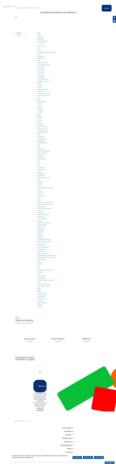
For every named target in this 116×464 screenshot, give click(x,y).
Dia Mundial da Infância (44, 93)
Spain (39, 261)
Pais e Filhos (41, 192)
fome (39, 134)
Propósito (45, 8)
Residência (41, 237)
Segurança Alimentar (43, 253)
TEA (39, 274)
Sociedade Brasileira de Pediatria (46, 255)
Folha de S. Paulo (42, 126)
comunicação (41, 77)
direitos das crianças (43, 95)
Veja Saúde (41, 300)
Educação (40, 108)
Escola (39, 114)
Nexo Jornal (41, 181)
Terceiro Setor (41, 276)
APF (39, 48)
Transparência (54, 8)
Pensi (39, 198)
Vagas (39, 288)
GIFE (39, 147)
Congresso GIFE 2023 (43, 81)
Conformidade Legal (43, 79)
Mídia (61, 8)
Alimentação (41, 46)
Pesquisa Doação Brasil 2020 (45, 202)
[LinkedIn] (92, 423)
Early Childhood (42, 101)
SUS (39, 266)
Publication (41, 231)
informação (41, 155)
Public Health (41, 227)
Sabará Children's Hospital (45, 241)
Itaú (39, 161)
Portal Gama (41, 216)
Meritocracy (41, 175)
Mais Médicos (41, 167)
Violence (40, 305)
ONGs (39, 190)
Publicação (40, 39)
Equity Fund (41, 112)
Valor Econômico (42, 292)
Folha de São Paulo (43, 130)
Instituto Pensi (41, 157)
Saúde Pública (41, 251)
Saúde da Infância (42, 41)
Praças (39, 220)
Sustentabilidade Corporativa (45, 270)
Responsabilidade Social (44, 239)
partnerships (41, 196)
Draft (39, 97)
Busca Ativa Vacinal (43, 62)
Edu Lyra (40, 103)
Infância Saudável (42, 153)
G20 (39, 145)
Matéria (40, 171)
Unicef (39, 282)
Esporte (40, 118)
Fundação (68, 431)
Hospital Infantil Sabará (44, 151)
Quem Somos (26, 8)
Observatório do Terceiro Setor (46, 188)
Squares (40, 264)
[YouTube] (98, 423)
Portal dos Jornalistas (43, 214)
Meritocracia (41, 173)
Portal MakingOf (42, 218)
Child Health (41, 71)
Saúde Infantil (41, 245)
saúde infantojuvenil (43, 247)
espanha (40, 116)
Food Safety (41, 136)
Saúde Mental (41, 249)
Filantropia (40, 37)
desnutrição (41, 91)
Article (39, 50)
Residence (40, 235)
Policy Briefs (41, 212)
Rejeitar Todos (87, 457)
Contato (67, 8)
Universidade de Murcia (44, 284)
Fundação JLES (41, 138)
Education (40, 110)
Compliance (41, 75)
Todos (39, 35)
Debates (40, 87)
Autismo (40, 54)
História (68, 435)
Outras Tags (41, 43)
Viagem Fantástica (42, 302)
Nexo (39, 179)
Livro (39, 165)
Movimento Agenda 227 (44, 177)
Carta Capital (41, 67)
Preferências (77, 457)
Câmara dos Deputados (44, 64)
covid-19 (40, 83)
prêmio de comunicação (44, 222)
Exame (39, 120)
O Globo (40, 183)
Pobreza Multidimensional (45, 208)
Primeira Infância (42, 225)
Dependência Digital (43, 89)
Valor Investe (41, 296)
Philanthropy (41, 206)
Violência (40, 307)
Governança (41, 149)
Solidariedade (41, 259)
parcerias (40, 194)
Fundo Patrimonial (43, 142)
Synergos (40, 272)
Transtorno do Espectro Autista (46, 280)
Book (39, 60)
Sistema (106, 8)
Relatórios (40, 233)
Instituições (36, 8)
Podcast (40, 210)
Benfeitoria (41, 56)
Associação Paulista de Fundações (47, 52)
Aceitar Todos (98, 457)
